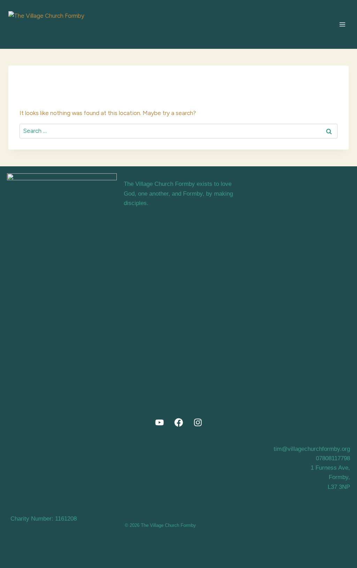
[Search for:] (178, 130)
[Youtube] (159, 422)
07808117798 (333, 458)
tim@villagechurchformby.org (312, 449)
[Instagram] (197, 422)
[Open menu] (342, 24)
